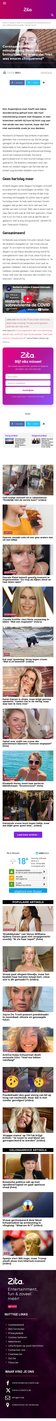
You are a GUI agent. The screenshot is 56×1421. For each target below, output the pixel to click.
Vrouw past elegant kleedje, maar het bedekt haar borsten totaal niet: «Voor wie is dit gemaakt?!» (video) (26, 977)
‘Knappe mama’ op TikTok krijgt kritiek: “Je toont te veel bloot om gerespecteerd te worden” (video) (24, 1138)
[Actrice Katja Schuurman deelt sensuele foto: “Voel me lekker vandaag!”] (28, 1039)
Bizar (19, 23)
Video (7, 493)
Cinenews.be (15, 1354)
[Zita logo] (28, 9)
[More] (43, 82)
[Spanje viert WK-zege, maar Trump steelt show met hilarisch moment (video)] (28, 1243)
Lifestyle (8, 532)
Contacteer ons (16, 1349)
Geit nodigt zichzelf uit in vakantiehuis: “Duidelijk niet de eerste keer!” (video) (25, 498)
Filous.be (13, 1362)
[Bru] (5, 73)
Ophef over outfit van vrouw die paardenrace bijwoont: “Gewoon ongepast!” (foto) (27, 743)
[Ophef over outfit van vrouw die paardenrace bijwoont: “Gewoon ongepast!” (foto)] (28, 723)
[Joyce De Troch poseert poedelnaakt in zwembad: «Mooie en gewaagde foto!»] (28, 999)
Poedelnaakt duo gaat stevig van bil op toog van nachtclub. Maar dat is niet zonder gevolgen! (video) (27, 1098)
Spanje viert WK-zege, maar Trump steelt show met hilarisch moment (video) (24, 1261)
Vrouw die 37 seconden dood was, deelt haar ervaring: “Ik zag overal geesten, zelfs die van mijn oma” (28, 323)
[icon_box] (22, 1383)
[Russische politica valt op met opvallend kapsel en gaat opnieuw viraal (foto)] (28, 1166)
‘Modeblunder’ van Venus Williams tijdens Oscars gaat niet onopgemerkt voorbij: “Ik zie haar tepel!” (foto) (26, 937)
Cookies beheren (17, 1337)
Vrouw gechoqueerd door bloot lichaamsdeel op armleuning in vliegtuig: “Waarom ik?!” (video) (22, 1223)
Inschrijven (28, 390)
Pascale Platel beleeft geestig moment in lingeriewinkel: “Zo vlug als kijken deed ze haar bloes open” (27, 579)
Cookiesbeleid (16, 1324)
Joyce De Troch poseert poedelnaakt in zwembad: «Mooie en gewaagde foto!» (26, 1017)
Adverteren (14, 1341)
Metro (6, 342)
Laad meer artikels (27, 834)
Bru (18, 72)
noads (27, 414)
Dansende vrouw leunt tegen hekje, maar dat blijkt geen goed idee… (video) (26, 824)
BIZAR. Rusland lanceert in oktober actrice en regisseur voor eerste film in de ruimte (47, 443)
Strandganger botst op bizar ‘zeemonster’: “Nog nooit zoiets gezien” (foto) (20, 443)
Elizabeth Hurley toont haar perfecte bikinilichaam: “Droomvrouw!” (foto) (23, 784)
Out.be (12, 1358)
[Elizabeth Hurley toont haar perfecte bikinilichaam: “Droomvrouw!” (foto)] (28, 766)
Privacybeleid (15, 1333)
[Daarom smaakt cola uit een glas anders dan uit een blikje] (28, 520)
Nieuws (12, 23)
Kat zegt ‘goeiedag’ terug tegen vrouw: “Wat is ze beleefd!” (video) (25, 660)
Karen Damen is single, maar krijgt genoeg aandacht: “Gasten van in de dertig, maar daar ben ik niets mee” (27, 701)
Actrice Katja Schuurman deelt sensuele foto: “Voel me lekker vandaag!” (22, 1057)
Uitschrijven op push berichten (25, 1345)
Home (5, 23)
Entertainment (11, 572)
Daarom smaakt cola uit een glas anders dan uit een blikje (28, 538)
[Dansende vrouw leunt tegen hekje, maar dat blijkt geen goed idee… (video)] (28, 805)
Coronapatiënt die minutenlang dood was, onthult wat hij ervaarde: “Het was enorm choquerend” (27, 334)
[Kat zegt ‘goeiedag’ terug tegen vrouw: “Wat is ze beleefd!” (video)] (28, 641)
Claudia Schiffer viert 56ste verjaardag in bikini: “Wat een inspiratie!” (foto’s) (26, 620)
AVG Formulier (16, 1328)
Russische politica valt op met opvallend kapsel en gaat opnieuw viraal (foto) (24, 1185)
